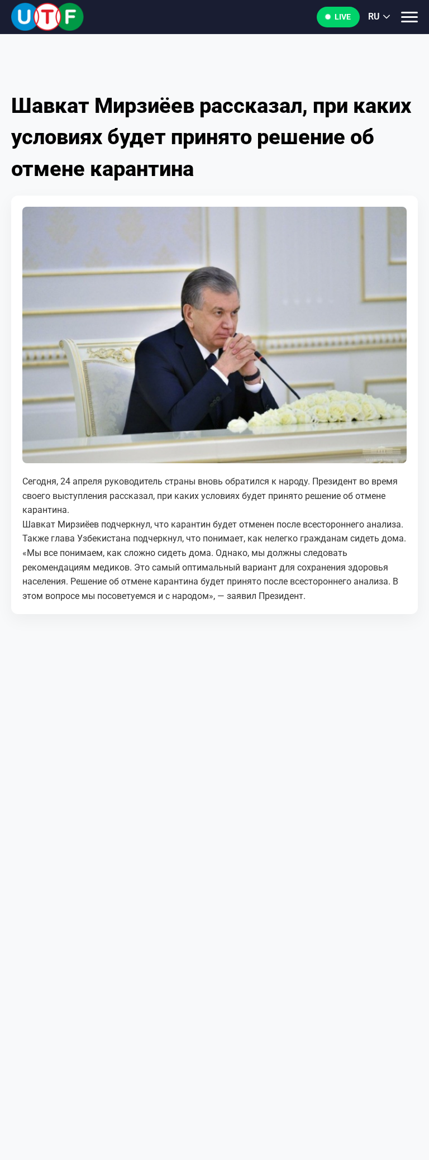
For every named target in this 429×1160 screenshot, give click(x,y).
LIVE (343, 16)
